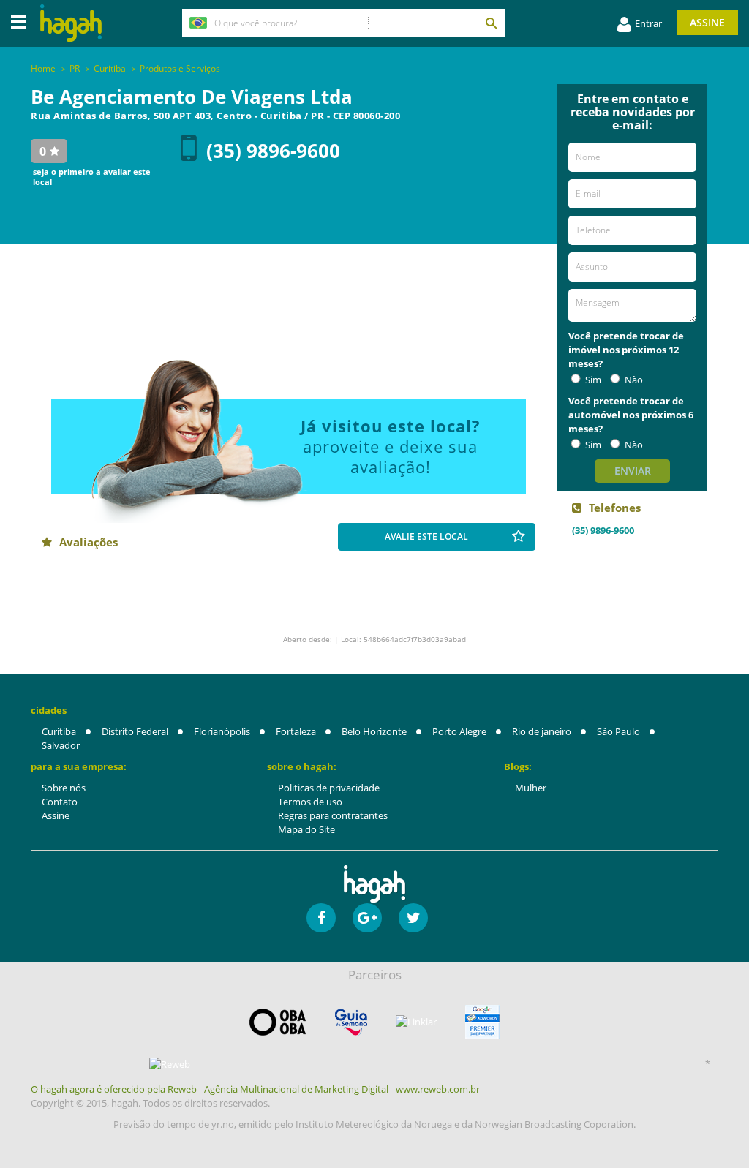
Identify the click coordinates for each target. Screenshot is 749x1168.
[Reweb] (169, 1064)
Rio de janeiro (541, 731)
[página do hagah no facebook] (321, 917)
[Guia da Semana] (351, 1022)
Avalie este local (426, 536)
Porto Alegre (459, 731)
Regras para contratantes (333, 815)
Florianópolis (222, 731)
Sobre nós (64, 787)
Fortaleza (296, 731)
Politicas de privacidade (329, 787)
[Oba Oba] (277, 1022)
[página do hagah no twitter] (413, 917)
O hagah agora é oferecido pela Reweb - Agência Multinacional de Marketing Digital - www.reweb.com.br (255, 1089)
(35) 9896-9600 (273, 150)
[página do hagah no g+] (367, 917)
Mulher (530, 787)
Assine (707, 22)
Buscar (491, 23)
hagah (71, 23)
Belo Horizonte (374, 731)
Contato (60, 801)
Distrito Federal (135, 731)
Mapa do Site (306, 829)
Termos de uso (310, 801)
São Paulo (618, 731)
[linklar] (416, 1022)
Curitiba (59, 731)
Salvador (61, 745)
